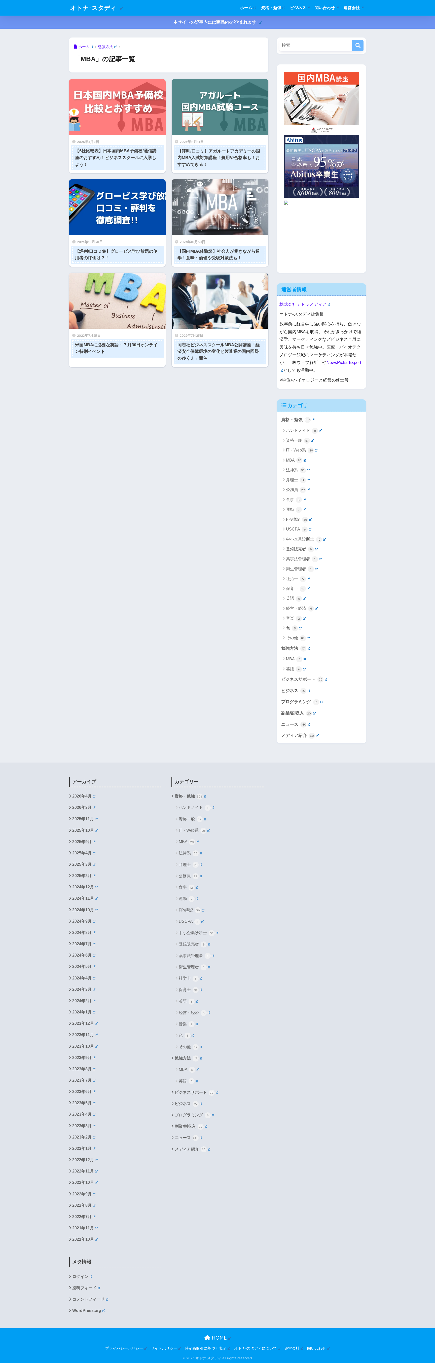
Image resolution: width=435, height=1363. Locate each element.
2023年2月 (82, 1137)
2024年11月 (83, 898)
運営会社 (352, 8)
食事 (293, 500)
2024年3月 (82, 989)
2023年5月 (82, 1103)
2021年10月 (83, 1239)
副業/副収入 (296, 713)
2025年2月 (82, 876)
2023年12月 (83, 1023)
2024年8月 (82, 932)
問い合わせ (325, 8)
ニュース (293, 724)
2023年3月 (82, 1126)
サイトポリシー (164, 1348)
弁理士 (295, 480)
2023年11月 (83, 1035)
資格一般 (297, 440)
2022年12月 (83, 1160)
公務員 (295, 489)
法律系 (295, 470)
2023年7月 (82, 1080)
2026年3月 (82, 807)
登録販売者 (299, 549)
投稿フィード (84, 1288)
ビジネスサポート (301, 679)
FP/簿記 (296, 519)
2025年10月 (83, 830)
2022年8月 (82, 1205)
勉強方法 (293, 648)
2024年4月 (82, 978)
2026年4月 (82, 796)
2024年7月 (82, 944)
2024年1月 (82, 1012)
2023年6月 (82, 1091)
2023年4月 (82, 1114)
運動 (293, 509)
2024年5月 (82, 966)
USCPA (296, 529)
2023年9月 (82, 1057)
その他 (295, 638)
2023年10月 (83, 1046)
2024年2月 (82, 1001)
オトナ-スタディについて (255, 1348)
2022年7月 (82, 1217)
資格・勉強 (271, 8)
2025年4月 (82, 853)
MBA (293, 460)
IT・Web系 (299, 450)
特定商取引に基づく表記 (205, 1348)
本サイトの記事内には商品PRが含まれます (215, 22)
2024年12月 (83, 887)
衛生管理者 (298, 569)
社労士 (295, 579)
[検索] (358, 45)
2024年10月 (83, 910)
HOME (218, 1338)
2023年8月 (82, 1069)
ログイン (80, 1276)
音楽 (293, 618)
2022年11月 (83, 1171)
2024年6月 (82, 955)
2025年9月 (82, 842)
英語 (293, 598)
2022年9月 (82, 1194)
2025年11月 (83, 819)
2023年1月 (82, 1148)
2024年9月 (82, 921)
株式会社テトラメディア (303, 304)
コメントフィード (88, 1299)
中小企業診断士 (303, 539)
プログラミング (299, 701)
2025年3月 (82, 864)
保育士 (295, 588)
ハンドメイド (301, 430)
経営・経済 (299, 608)
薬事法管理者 (300, 559)
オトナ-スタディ (94, 7)
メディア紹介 (297, 735)
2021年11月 (83, 1228)
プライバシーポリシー (124, 1348)
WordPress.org (86, 1310)
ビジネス (298, 8)
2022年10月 (83, 1182)
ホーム (246, 8)
